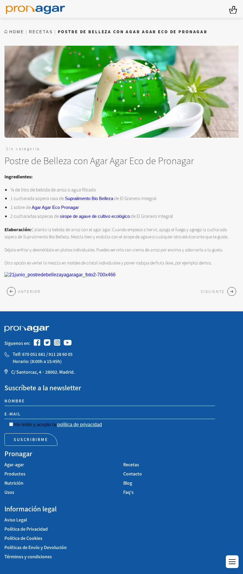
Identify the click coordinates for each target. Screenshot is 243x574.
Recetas (131, 464)
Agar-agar (14, 464)
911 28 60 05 (61, 354)
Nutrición (13, 483)
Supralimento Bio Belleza (89, 198)
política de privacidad (79, 424)
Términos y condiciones (28, 556)
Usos (9, 492)
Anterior (29, 291)
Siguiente (213, 291)
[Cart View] (233, 9)
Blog (127, 483)
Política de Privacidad (26, 529)
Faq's (128, 492)
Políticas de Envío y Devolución (35, 547)
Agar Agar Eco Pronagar (55, 207)
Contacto (132, 474)
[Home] (35, 9)
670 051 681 (33, 354)
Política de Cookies (23, 538)
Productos (14, 474)
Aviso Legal (15, 520)
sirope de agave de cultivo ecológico (95, 216)
